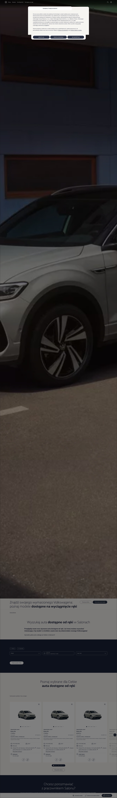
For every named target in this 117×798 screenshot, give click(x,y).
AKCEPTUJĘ (41, 37)
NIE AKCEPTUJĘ (76, 37)
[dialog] (58, 399)
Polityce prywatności (63, 30)
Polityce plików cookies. (76, 30)
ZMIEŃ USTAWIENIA (58, 37)
